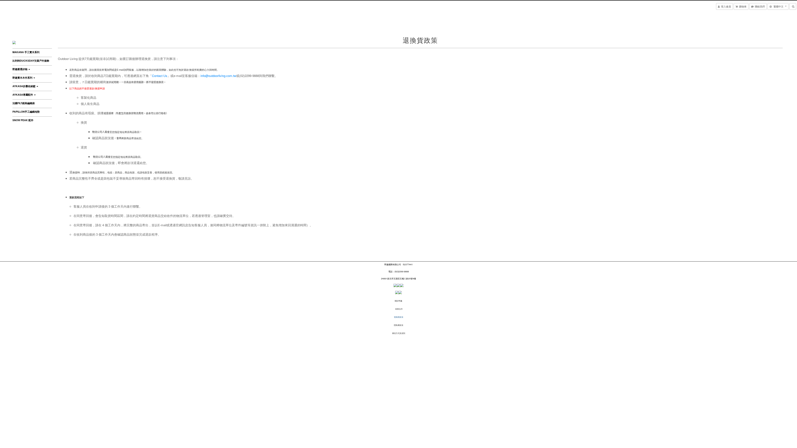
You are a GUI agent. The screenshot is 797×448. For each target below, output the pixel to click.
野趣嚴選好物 (20, 69)
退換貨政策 (398, 317)
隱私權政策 (398, 325)
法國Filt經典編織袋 (23, 103)
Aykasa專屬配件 (23, 94)
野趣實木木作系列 (22, 77)
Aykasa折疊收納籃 (24, 86)
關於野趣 (398, 300)
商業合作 (399, 309)
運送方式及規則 (398, 333)
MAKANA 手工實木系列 (25, 52)
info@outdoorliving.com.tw (218, 75)
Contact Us (159, 75)
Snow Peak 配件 (22, 120)
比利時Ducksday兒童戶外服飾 (30, 60)
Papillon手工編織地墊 (26, 111)
